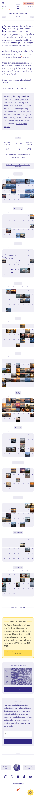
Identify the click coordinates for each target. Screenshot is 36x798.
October (18, 498)
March (18, 244)
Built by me (6, 767)
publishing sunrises (20, 99)
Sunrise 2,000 (10, 74)
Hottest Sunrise (29, 144)
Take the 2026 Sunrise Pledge (18, 653)
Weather (18, 138)
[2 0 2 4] (18, 9)
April (18, 283)
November (18, 532)
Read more (18, 689)
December (18, 567)
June (18, 353)
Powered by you (29, 767)
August (18, 428)
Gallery (5, 6)
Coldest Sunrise (7, 144)
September (18, 463)
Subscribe (18, 742)
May (18, 318)
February (18, 209)
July (18, 393)
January (18, 174)
